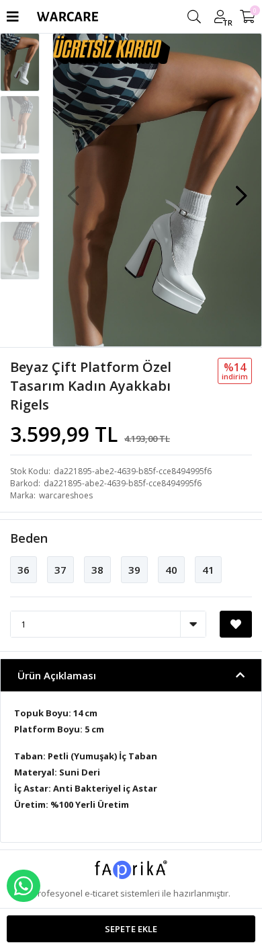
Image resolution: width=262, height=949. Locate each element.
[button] (241, 189)
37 (60, 569)
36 (23, 569)
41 (208, 569)
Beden (29, 538)
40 (171, 569)
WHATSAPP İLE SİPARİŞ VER (23, 886)
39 (134, 569)
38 (97, 569)
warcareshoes (66, 495)
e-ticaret (101, 893)
